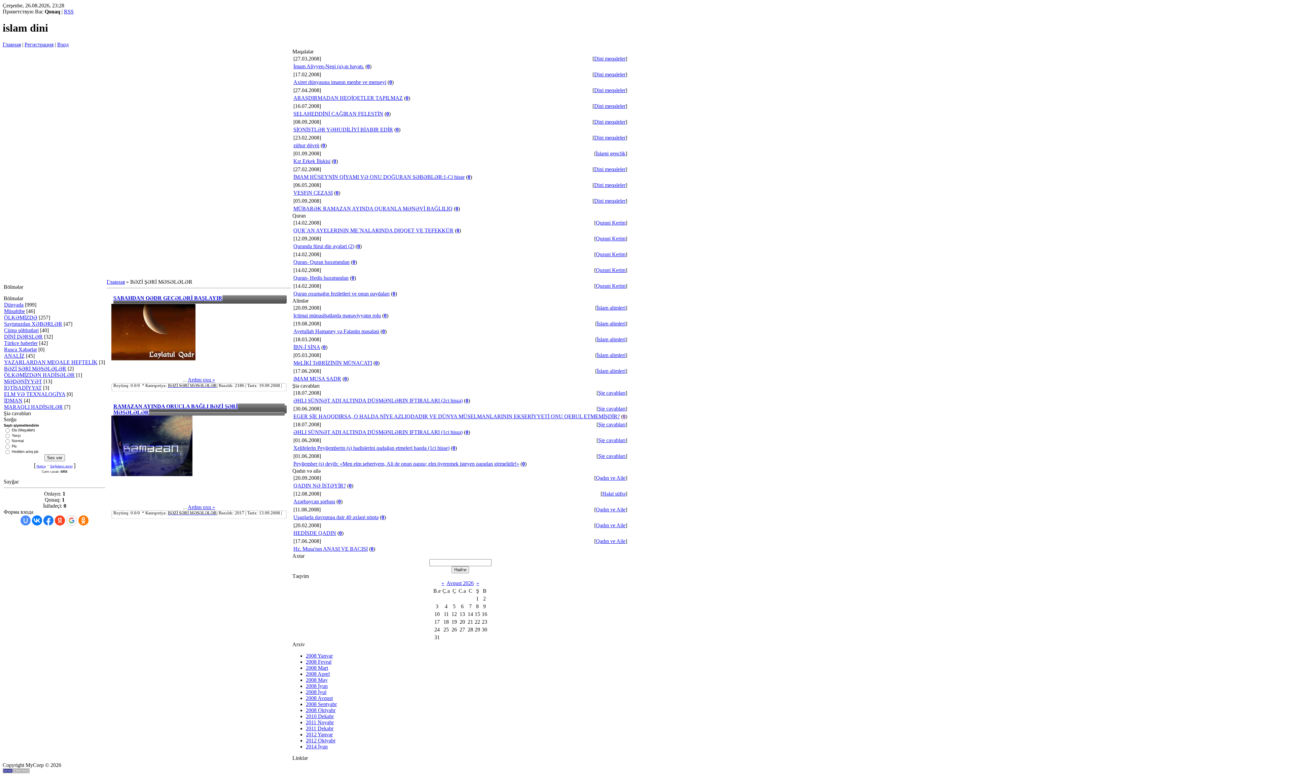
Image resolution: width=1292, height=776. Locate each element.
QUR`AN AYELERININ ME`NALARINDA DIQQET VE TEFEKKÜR (373, 230)
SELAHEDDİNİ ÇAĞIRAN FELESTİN (338, 114)
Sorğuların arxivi (61, 466)
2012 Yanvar (319, 734)
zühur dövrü (306, 145)
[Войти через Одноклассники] (83, 520)
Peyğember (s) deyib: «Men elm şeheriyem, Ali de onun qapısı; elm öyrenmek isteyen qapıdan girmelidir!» (406, 464)
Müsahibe (14, 311)
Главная (12, 44)
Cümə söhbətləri (21, 330)
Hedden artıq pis (25, 452)
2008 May (317, 680)
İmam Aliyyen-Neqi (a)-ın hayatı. (328, 66)
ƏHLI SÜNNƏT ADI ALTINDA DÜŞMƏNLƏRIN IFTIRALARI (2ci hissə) (378, 400)
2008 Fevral (318, 662)
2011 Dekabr (319, 728)
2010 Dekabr (320, 716)
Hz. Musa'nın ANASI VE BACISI (330, 549)
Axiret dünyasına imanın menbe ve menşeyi (339, 82)
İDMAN (13, 400)
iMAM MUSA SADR (317, 379)
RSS (69, 11)
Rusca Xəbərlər (20, 349)
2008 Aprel (318, 674)
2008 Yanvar (319, 656)
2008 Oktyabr (320, 710)
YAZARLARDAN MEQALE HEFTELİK (51, 362)
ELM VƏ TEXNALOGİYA (34, 394)
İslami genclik (610, 153)
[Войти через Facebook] (48, 520)
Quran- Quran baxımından (321, 262)
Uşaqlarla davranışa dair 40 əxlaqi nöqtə (336, 517)
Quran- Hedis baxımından (321, 278)
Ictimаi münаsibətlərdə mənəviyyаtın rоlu (337, 315)
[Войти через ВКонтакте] (37, 520)
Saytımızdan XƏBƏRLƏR (33, 324)
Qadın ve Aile (610, 478)
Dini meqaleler (609, 59)
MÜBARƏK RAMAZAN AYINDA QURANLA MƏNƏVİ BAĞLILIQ (373, 208)
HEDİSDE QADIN (314, 533)
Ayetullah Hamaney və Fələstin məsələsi (336, 331)
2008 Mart (317, 668)
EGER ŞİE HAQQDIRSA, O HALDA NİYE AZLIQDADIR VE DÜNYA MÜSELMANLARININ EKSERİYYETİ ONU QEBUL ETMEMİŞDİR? (456, 416)
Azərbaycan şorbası (314, 501)
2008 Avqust (319, 698)
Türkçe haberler (21, 343)
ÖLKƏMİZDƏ (20, 317)
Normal (18, 441)
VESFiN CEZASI (313, 193)
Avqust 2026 (460, 583)
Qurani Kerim (610, 223)
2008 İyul (316, 692)
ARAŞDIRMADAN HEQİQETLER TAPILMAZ (348, 98)
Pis (14, 446)
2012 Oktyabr (320, 740)
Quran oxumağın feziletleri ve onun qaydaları (341, 294)
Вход (63, 44)
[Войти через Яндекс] (60, 520)
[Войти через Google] (71, 520)
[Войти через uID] (26, 520)
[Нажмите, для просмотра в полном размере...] (153, 359)
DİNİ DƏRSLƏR (23, 337)
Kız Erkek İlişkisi (311, 161)
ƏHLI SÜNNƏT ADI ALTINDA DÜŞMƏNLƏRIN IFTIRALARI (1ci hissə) (378, 432)
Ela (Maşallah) (23, 430)
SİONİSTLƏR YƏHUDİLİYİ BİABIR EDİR (343, 129)
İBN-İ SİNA (306, 347)
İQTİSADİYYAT (23, 388)
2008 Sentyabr (321, 704)
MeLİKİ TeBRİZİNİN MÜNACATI (332, 363)
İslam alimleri (611, 308)
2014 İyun (317, 746)
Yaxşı (16, 435)
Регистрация (39, 44)
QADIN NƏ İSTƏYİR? (319, 486)
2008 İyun (317, 686)
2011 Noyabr (320, 722)
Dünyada (14, 305)
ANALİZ (14, 356)
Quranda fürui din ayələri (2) (323, 246)
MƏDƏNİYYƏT (23, 381)
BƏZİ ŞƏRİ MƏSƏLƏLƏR (35, 369)
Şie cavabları (611, 393)
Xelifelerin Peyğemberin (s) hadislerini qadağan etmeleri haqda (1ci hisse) (371, 448)
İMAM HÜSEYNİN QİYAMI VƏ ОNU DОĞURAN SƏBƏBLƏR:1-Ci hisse (379, 177)
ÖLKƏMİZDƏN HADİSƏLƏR (39, 375)
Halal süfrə (613, 494)
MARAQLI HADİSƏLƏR (33, 407)
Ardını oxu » (201, 380)
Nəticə (41, 466)
